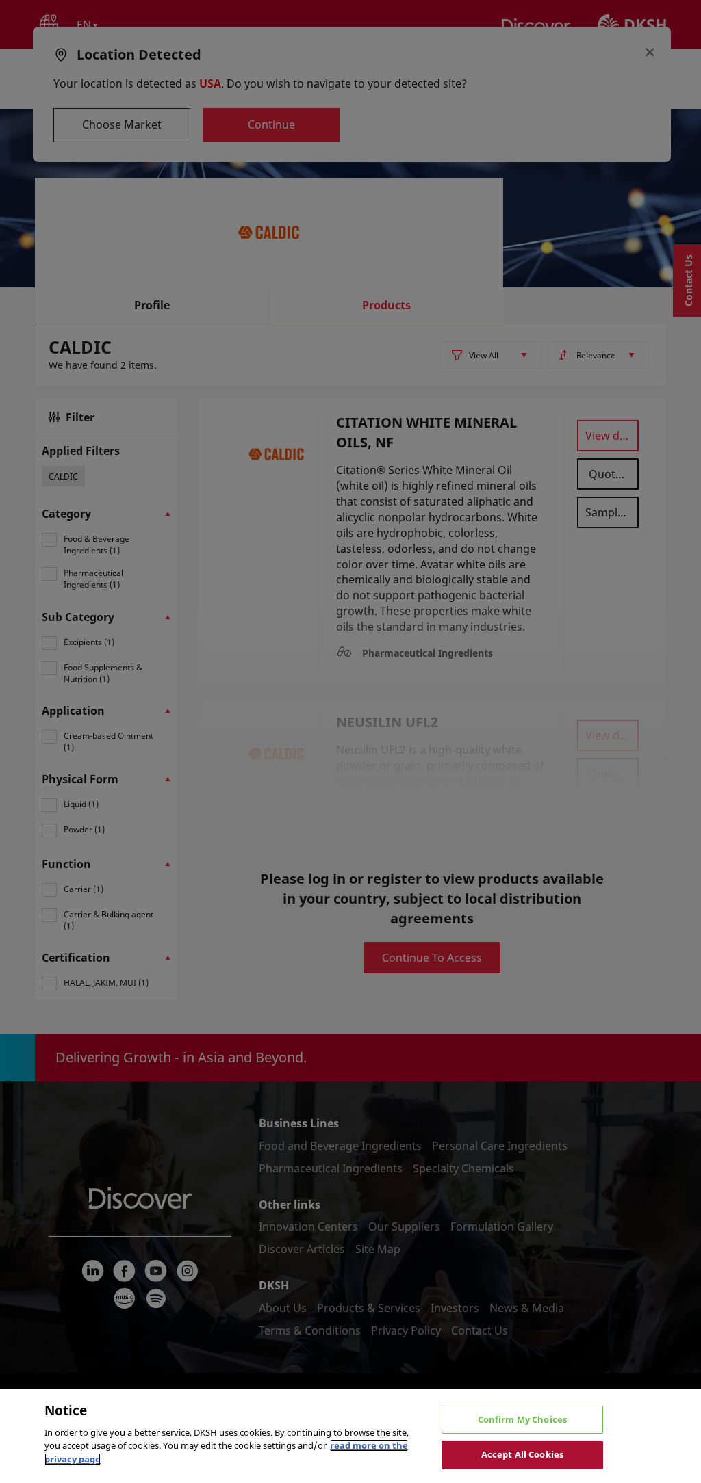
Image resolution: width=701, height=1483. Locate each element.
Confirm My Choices (522, 1419)
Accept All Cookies (522, 1454)
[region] (350, 1436)
